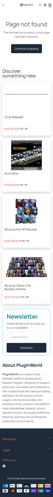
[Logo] (26, 4)
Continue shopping (26, 48)
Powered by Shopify (36, 478)
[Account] (45, 5)
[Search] (40, 5)
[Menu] (3, 4)
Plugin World (20, 478)
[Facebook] (4, 466)
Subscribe (26, 347)
